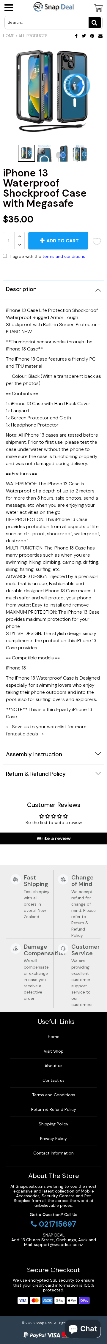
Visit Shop (54, 1051)
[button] (53, 268)
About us (53, 1065)
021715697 (57, 1224)
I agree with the (47, 256)
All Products (33, 35)
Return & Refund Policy (53, 1109)
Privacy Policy (53, 1138)
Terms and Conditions (53, 1094)
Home (9, 35)
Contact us (53, 1080)
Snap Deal (44, 1323)
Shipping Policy (53, 1124)
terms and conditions (64, 256)
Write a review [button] (54, 838)
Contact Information (53, 1153)
